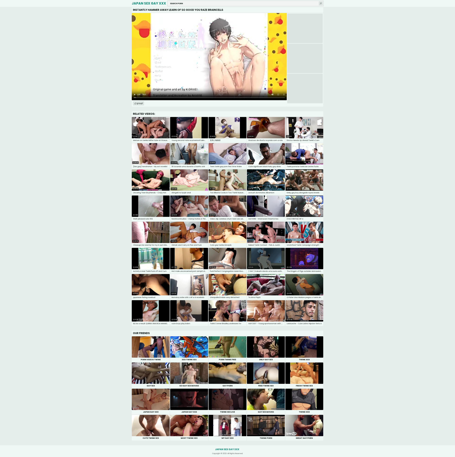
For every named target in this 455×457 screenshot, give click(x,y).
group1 (140, 103)
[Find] (321, 3)
